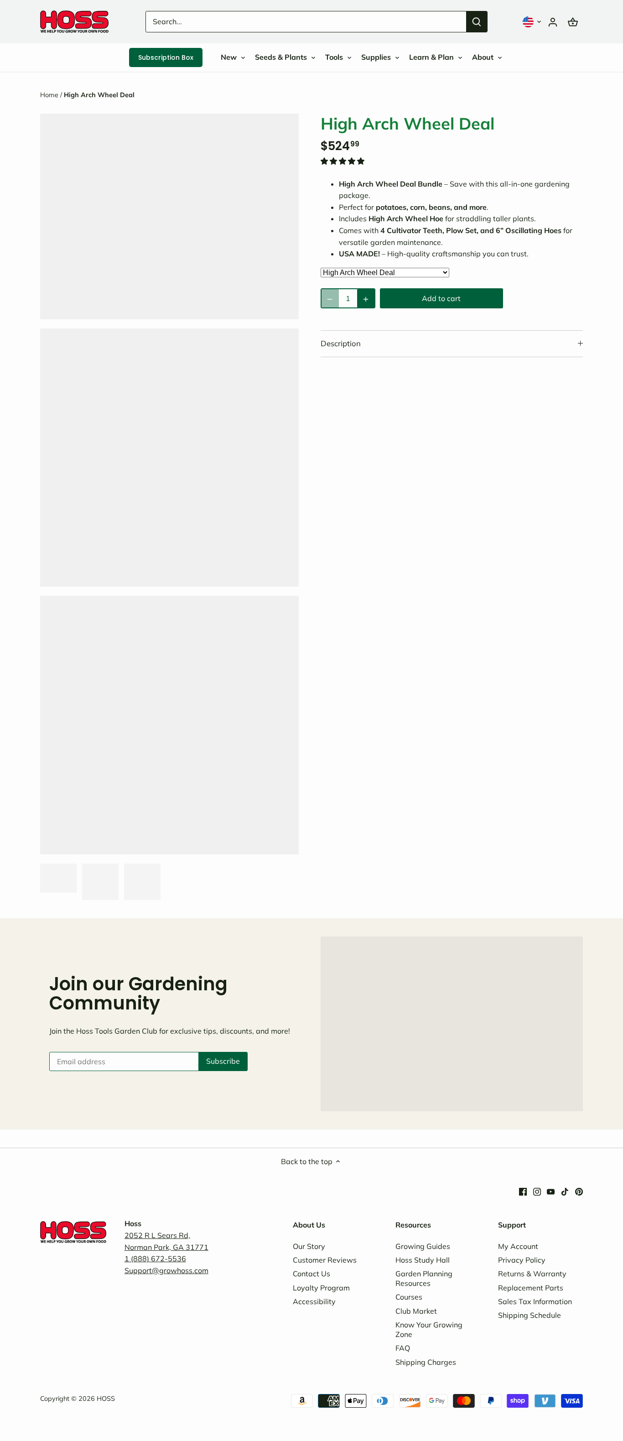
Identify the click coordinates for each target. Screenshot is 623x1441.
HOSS (106, 1398)
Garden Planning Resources (423, 1278)
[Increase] (366, 298)
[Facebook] (523, 1191)
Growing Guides (422, 1246)
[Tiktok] (565, 1191)
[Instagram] (537, 1191)
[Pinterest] (579, 1191)
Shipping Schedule (529, 1315)
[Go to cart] (572, 21)
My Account (518, 1246)
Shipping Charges (425, 1362)
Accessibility (314, 1301)
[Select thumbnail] (58, 878)
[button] (533, 21)
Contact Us (311, 1273)
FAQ (402, 1348)
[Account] (553, 21)
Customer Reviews (325, 1259)
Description (341, 343)
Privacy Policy (521, 1259)
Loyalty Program (321, 1287)
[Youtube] (551, 1191)
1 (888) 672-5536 (155, 1258)
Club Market (416, 1311)
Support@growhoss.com (166, 1270)
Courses (408, 1296)
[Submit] (477, 21)
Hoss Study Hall (422, 1259)
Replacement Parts (530, 1287)
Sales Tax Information (535, 1301)
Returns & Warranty (532, 1273)
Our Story (309, 1246)
